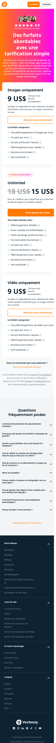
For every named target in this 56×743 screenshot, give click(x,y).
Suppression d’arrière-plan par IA (19, 587)
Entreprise (9, 564)
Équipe (28, 381)
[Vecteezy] (4, 4)
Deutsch (8, 698)
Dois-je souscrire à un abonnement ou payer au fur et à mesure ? (24, 464)
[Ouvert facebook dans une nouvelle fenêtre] (14, 728)
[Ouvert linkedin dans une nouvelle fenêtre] (23, 728)
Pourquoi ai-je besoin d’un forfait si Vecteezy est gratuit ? (24, 434)
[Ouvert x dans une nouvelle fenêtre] (36, 728)
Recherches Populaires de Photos (19, 631)
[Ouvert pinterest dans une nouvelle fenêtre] (27, 728)
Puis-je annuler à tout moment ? (17, 509)
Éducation (8, 569)
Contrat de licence (12, 608)
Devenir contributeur (14, 667)
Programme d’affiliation (15, 618)
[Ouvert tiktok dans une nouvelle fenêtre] (31, 728)
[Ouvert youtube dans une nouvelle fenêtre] (40, 728)
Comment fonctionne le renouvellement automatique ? (21, 501)
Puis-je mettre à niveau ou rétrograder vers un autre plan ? (24, 481)
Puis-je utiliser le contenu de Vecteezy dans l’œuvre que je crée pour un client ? (22, 454)
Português (9, 693)
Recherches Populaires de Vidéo (19, 636)
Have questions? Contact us (27, 522)
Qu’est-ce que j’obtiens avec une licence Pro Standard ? (22, 444)
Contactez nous (11, 657)
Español (8, 688)
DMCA (7, 613)
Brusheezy (9, 550)
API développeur (11, 574)
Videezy (7, 559)
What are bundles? (11, 472)
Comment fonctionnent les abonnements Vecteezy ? (21, 425)
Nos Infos (8, 662)
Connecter (46, 4)
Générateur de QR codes (15, 592)
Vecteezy (8, 554)
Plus (6, 708)
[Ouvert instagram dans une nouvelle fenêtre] (18, 728)
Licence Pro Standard (41, 374)
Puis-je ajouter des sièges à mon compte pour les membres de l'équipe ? (23, 491)
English (7, 684)
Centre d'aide (10, 653)
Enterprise (40, 381)
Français (8, 703)
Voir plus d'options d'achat (27, 366)
